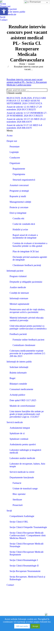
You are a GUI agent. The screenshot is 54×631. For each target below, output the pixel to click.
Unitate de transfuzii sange (25, 488)
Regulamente (19, 168)
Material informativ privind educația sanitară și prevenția (27, 319)
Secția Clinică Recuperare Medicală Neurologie (26, 545)
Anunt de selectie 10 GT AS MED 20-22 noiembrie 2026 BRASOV (26, 120)
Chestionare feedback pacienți (27, 265)
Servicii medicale (15, 422)
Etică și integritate (18, 213)
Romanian (35, 2)
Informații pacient (15, 270)
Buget (12, 378)
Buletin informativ (18, 372)
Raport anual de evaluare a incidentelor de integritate (25, 236)
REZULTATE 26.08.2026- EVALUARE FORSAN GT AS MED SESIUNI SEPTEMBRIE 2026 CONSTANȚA (26, 101)
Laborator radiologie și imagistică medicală (25, 451)
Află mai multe (22, 626)
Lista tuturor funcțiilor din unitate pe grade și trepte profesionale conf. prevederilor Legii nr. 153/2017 (27, 414)
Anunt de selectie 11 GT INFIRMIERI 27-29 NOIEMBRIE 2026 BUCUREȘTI (27, 114)
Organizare (15, 163)
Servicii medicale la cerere (22, 472)
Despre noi (12, 141)
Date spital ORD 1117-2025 (23, 400)
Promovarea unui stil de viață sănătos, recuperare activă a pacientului (27, 310)
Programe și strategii (19, 191)
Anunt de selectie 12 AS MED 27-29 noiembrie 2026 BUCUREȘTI (24, 108)
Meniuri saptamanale (19, 304)
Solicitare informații (19, 367)
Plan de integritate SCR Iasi (26, 251)
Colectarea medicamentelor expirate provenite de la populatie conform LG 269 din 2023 (27, 353)
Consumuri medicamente (21, 389)
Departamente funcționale (22, 477)
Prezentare (15, 146)
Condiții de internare (19, 293)
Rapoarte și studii (18, 196)
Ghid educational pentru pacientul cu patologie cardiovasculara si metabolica (28, 327)
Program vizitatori (18, 276)
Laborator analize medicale (22, 458)
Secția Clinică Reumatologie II (24, 565)
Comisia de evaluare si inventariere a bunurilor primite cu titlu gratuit (30, 244)
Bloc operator (19, 494)
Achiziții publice (17, 395)
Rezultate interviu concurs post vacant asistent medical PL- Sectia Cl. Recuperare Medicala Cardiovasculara (27, 82)
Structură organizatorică (24, 179)
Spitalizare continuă (19, 439)
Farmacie (17, 483)
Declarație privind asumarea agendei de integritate (30, 258)
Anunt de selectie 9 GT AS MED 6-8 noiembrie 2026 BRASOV (24, 126)
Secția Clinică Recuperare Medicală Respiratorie (26, 553)
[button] (4, 11)
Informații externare (19, 298)
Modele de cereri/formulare (22, 406)
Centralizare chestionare (24, 345)
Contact (10, 585)
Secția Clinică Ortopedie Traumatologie (28, 527)
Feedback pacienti (18, 334)
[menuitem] (3, 3)
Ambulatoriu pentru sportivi (23, 444)
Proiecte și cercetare (19, 207)
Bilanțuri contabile (18, 383)
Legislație (14, 152)
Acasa (9, 135)
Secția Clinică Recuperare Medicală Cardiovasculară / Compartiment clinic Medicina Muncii (28, 535)
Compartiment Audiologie (22, 516)
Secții (9, 510)
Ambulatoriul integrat (20, 428)
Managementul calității (20, 202)
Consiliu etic (18, 218)
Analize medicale (18, 287)
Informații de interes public (19, 361)
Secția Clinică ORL (19, 521)
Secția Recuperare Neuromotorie (25, 571)
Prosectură (17, 505)
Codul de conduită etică (24, 224)
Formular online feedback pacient (28, 339)
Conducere (15, 157)
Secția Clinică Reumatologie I (24, 560)
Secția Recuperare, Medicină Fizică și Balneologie (27, 578)
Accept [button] (35, 626)
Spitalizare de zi (17, 433)
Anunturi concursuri (19, 185)
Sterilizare (17, 499)
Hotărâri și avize (20, 229)
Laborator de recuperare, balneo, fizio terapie (27, 465)
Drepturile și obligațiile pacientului (26, 282)
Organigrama (19, 174)
